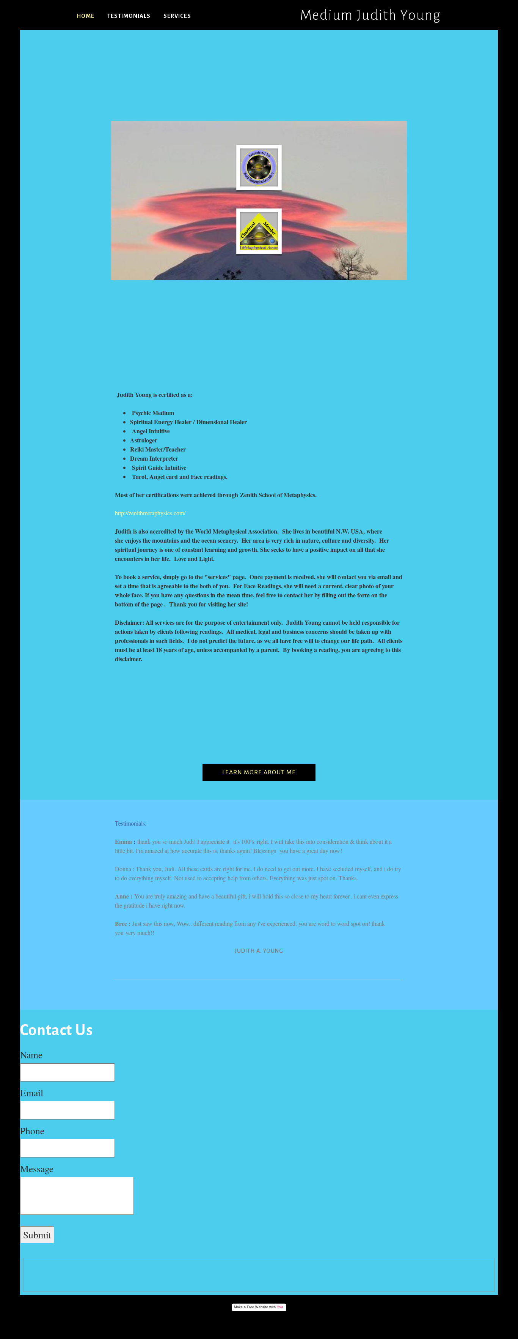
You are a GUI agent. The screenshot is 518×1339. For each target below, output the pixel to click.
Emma (124, 841)
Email (31, 1092)
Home (85, 16)
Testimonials (129, 16)
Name (31, 1054)
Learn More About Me (259, 772)
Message (36, 1168)
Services (177, 16)
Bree (122, 923)
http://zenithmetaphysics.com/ (150, 513)
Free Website (257, 1307)
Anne (122, 896)
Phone (32, 1130)
